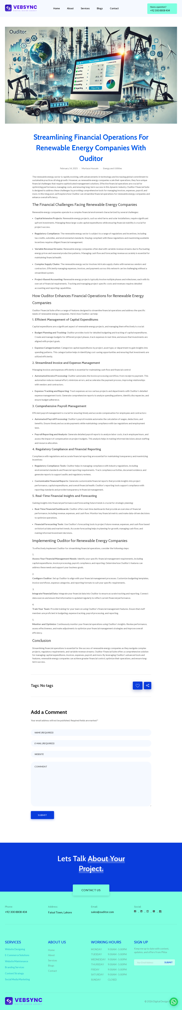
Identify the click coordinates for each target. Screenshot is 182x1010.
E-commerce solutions (17, 955)
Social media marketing (17, 979)
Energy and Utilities (112, 168)
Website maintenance (16, 961)
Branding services (14, 967)
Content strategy (14, 973)
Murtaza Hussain (90, 168)
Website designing (15, 949)
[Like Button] (137, 686)
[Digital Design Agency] (23, 8)
